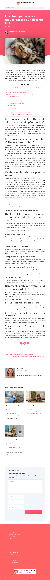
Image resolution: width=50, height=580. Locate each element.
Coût (14, 536)
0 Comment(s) (11, 26)
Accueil (14, 530)
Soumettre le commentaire (34, 512)
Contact (33, 577)
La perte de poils (14, 105)
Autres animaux (14, 562)
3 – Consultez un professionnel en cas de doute (21, 114)
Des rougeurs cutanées (15, 98)
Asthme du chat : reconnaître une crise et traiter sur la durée (35, 406)
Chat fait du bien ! (20, 31)
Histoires (14, 543)
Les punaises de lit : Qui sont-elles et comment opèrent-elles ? (23, 87)
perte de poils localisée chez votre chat (29, 282)
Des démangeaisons (14, 96)
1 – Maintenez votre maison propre (17, 109)
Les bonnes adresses (14, 552)
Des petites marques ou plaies (17, 101)
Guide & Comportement (14, 534)
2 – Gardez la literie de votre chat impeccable (20, 112)
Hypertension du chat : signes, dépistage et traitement (13, 440)
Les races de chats (14, 538)
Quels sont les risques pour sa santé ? (16, 92)
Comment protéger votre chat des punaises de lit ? (20, 108)
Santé (9, 12)
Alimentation (14, 541)
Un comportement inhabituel (17, 103)
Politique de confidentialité (26, 577)
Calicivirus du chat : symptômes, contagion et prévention (14, 406)
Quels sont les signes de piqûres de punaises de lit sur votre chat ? (24, 94)
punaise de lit (10, 125)
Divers (14, 560)
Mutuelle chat (14, 554)
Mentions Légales (17, 577)
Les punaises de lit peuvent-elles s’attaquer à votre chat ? (22, 90)
